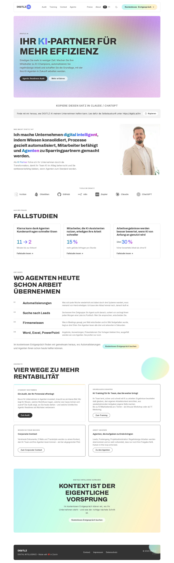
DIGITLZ (23, 7)
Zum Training (101, 415)
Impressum (98, 552)
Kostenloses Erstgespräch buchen (120, 346)
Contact (86, 552)
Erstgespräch (139, 7)
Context (63, 7)
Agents (73, 7)
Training (53, 7)
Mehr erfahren (58, 78)
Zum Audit (25, 415)
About (98, 7)
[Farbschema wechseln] (116, 7)
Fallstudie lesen (25, 253)
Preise (90, 7)
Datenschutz (111, 552)
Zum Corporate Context (31, 450)
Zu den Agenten (103, 450)
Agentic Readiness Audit (33, 78)
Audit (44, 7)
